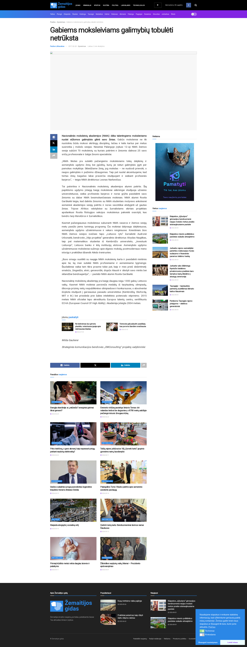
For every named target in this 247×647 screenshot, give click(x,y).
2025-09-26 (122, 604)
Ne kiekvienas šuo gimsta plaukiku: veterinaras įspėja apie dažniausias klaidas (88, 326)
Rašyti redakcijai (155, 639)
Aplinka (55, 519)
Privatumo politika (179, 639)
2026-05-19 (55, 493)
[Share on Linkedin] (53, 149)
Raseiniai (147, 14)
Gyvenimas (61, 22)
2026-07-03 (80, 332)
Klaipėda (67, 14)
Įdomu (78, 5)
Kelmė (107, 14)
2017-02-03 (72, 46)
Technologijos (139, 5)
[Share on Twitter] (53, 143)
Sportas (97, 5)
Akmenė (123, 14)
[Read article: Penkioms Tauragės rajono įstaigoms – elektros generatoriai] (160, 305)
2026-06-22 (105, 417)
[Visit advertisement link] (174, 172)
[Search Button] (196, 5)
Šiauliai (75, 14)
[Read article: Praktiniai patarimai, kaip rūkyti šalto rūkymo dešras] (108, 619)
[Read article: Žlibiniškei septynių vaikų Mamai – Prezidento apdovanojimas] (123, 548)
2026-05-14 (105, 493)
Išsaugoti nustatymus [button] (208, 642)
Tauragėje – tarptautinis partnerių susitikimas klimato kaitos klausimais (182, 289)
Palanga (131, 14)
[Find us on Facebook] (188, 5)
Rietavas (114, 14)
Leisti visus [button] (233, 642)
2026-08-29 (174, 228)
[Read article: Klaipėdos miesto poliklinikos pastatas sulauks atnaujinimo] (160, 238)
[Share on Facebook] (53, 137)
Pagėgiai (139, 14)
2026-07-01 (124, 329)
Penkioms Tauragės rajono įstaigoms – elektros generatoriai (181, 303)
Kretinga (83, 14)
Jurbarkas (165, 14)
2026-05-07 (105, 570)
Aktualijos (107, 443)
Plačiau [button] (211, 627)
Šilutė (173, 14)
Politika (115, 5)
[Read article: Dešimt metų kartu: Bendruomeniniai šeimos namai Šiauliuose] (123, 510)
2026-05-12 (105, 531)
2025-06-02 (122, 621)
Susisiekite (193, 639)
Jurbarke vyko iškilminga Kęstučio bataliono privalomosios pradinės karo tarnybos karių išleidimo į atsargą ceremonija (182, 271)
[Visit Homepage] (61, 5)
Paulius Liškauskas (57, 46)
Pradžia (52, 22)
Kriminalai (87, 5)
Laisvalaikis (125, 5)
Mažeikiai (99, 14)
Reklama (167, 639)
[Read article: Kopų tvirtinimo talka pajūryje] (108, 605)
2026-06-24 (55, 414)
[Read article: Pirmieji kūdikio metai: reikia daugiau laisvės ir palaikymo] (73, 548)
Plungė (59, 14)
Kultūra (106, 5)
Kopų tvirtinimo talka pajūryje (130, 601)
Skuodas (156, 14)
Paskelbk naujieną (140, 639)
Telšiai (52, 14)
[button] (202, 631)
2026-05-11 (55, 570)
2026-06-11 (105, 455)
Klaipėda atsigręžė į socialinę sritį (64, 525)
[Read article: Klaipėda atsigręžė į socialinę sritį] (73, 510)
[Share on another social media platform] (53, 156)
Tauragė (91, 14)
